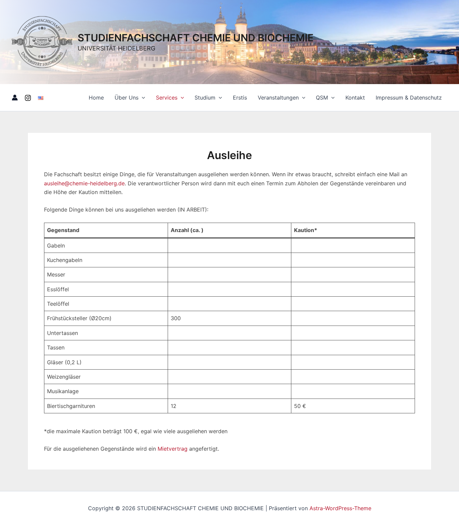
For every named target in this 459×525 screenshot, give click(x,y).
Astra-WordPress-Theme (340, 508)
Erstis (240, 97)
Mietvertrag (172, 448)
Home (96, 97)
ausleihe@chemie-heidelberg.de (84, 183)
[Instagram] (28, 98)
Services (166, 97)
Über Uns (126, 97)
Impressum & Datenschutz (409, 97)
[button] (141, 97)
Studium (205, 97)
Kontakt (355, 97)
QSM (322, 97)
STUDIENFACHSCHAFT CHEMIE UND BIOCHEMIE (196, 38)
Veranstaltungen (278, 97)
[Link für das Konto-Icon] (15, 98)
